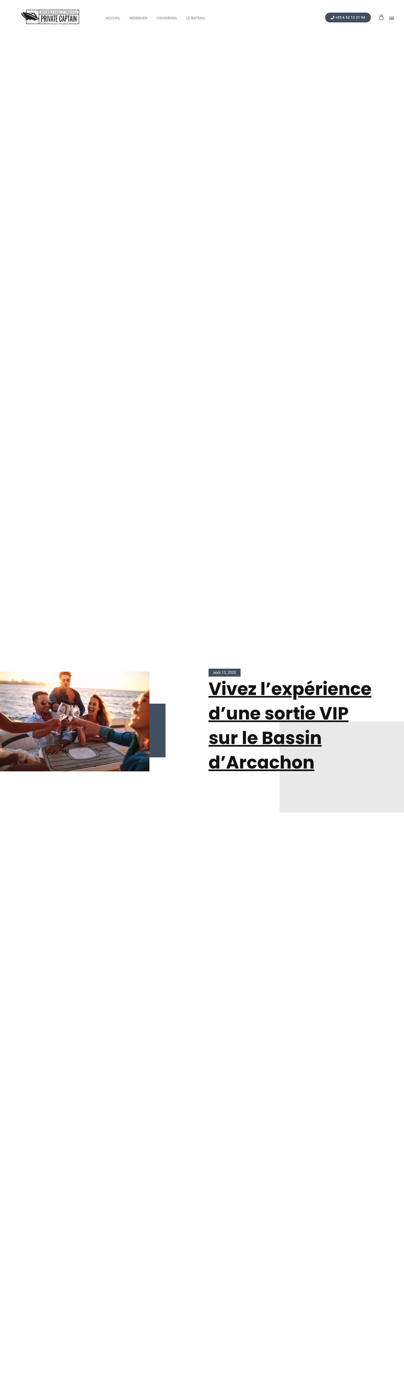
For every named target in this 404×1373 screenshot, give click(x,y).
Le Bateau (195, 18)
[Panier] (381, 17)
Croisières (167, 18)
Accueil (113, 18)
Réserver (138, 18)
